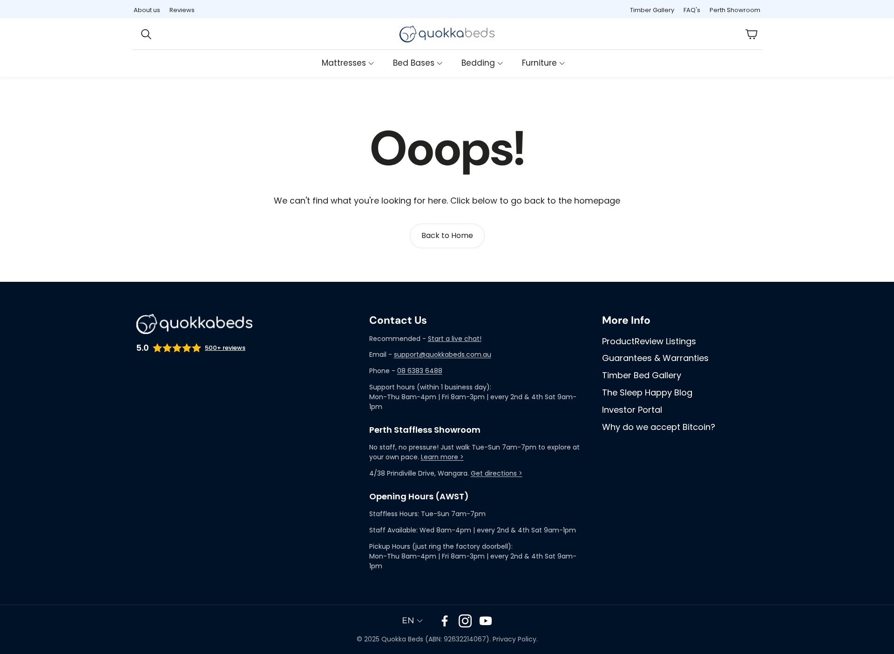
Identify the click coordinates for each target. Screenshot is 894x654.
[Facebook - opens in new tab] (444, 620)
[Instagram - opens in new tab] (465, 620)
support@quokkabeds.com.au (442, 354)
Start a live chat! (454, 338)
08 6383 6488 (419, 370)
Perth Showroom (735, 10)
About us (147, 10)
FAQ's (692, 10)
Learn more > (442, 457)
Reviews (182, 10)
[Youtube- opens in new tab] (485, 620)
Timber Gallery (652, 10)
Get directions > (496, 473)
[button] (152, 34)
